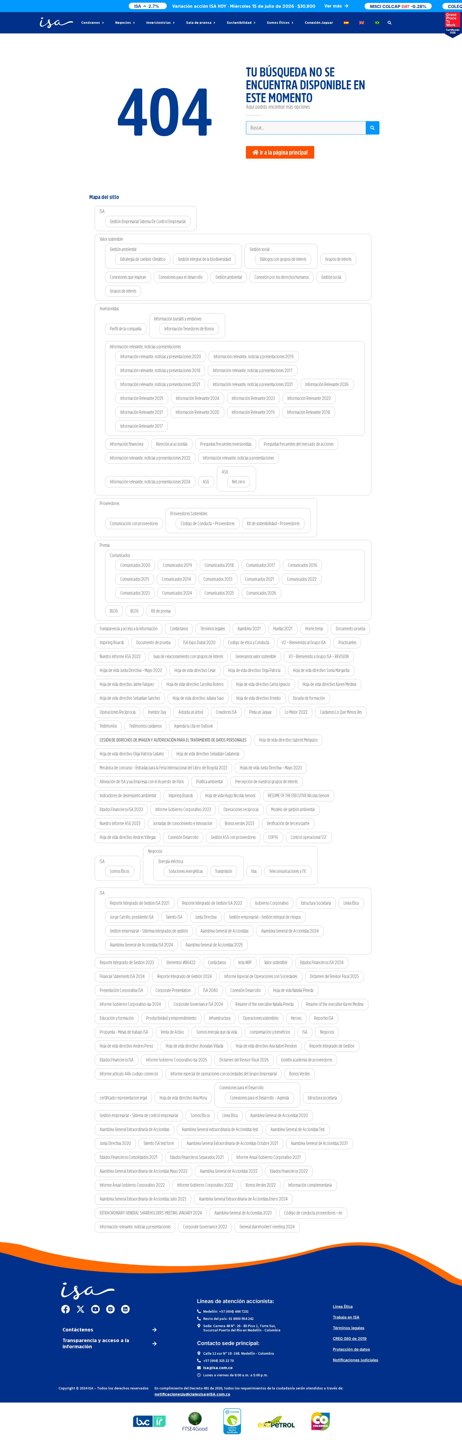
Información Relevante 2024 (197, 398)
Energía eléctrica (171, 861)
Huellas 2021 (282, 628)
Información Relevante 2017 (141, 426)
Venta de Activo (172, 1032)
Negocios (123, 22)
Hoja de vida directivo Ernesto (258, 698)
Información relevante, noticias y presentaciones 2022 (150, 458)
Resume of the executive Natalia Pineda (265, 1004)
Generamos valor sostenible (256, 656)
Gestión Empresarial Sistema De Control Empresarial (148, 221)
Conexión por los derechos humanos (282, 277)
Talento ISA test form (159, 1143)
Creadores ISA (226, 712)
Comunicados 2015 (134, 579)
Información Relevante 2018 (308, 412)
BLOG (114, 611)
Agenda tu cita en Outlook (193, 726)
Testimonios (108, 726)
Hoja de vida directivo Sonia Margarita (321, 670)
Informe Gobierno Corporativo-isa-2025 (176, 1059)
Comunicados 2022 (302, 579)
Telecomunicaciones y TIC (287, 871)
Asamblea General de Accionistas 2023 (243, 1212)
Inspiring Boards (112, 642)
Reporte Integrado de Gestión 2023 (127, 962)
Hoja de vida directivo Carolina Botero (195, 684)
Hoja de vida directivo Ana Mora (183, 1097)
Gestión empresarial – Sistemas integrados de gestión (149, 931)
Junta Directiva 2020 (115, 1143)
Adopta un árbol (191, 712)
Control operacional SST (309, 837)
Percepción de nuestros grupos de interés (266, 781)
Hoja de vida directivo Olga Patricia (254, 670)
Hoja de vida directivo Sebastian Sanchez (130, 698)
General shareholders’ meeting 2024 (267, 1226)
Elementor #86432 (181, 962)
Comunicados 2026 (261, 593)
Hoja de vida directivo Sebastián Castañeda (207, 753)
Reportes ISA (323, 1018)
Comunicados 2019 (177, 565)
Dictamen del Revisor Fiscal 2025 (334, 976)
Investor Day (157, 712)
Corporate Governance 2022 (205, 1226)
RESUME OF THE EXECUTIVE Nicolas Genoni (298, 795)
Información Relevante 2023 (253, 398)
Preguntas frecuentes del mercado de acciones (298, 444)
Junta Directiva (206, 917)
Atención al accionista (171, 444)
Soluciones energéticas (186, 871)
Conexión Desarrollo (183, 837)
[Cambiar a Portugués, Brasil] (377, 22)
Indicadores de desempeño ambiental (128, 795)
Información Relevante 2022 (309, 398)
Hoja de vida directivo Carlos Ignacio (263, 684)
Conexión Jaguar (319, 22)
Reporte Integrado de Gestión (331, 1046)
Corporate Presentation (173, 990)
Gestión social (260, 249)
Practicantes (347, 642)
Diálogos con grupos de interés (283, 259)
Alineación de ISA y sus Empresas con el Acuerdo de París (142, 781)
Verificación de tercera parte (288, 823)
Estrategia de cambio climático (142, 259)
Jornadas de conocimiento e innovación (182, 823)
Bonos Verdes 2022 (261, 1185)
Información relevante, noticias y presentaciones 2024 (150, 481)
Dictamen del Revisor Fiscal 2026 (244, 1059)
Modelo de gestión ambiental (293, 809)
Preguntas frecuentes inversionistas (225, 444)
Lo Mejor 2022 (296, 712)
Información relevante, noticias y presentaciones (145, 346)
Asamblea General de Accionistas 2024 (290, 931)
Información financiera (126, 444)
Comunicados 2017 (260, 565)
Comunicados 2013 (217, 579)
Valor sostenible (111, 239)
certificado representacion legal (123, 1097)
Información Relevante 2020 (197, 412)
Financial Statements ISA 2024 (122, 976)
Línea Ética (351, 903)
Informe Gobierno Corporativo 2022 (205, 1185)
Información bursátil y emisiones (177, 318)
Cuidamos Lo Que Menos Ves (341, 712)
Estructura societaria (322, 1097)
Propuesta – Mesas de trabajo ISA (124, 1032)
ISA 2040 (210, 990)
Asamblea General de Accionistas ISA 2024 (141, 944)
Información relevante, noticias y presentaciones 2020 (160, 356)
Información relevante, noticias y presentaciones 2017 (252, 370)
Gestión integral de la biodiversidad (204, 259)
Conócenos (90, 22)
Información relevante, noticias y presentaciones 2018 (160, 370)
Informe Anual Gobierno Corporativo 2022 (132, 1185)
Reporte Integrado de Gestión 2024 (184, 976)
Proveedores (109, 503)
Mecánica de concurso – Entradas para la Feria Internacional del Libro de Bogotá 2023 (163, 767)
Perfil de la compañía (125, 328)
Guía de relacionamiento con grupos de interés (188, 656)
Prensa (105, 545)
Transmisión (223, 871)
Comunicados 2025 (219, 593)
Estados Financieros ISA (116, 1059)
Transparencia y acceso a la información (128, 628)
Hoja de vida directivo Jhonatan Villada (194, 1046)
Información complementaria (310, 1185)
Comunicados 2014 (176, 579)
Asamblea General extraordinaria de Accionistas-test (220, 1129)
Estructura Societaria (316, 903)
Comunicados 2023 (135, 593)
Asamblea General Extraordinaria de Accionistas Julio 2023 (143, 1199)
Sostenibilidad (239, 22)
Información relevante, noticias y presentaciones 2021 (160, 384)
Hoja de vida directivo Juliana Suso (198, 698)
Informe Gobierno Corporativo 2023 (183, 809)
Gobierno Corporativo (271, 903)
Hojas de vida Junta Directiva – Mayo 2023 (271, 767)
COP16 (273, 837)
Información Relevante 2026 (327, 384)
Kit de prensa (161, 611)
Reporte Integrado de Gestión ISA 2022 (212, 903)
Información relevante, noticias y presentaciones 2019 (254, 356)
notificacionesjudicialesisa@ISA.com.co (192, 1394)
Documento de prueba (153, 642)
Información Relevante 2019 (253, 412)
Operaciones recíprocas (241, 809)
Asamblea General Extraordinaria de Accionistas (134, 1129)
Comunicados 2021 (259, 579)
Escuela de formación (309, 698)
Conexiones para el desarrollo (181, 277)
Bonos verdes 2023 (239, 823)
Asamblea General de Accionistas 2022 (228, 1171)
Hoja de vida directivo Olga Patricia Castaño (132, 753)
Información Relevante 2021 (141, 412)
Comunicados (120, 555)
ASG (206, 481)
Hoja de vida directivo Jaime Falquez (127, 684)
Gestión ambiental (123, 249)
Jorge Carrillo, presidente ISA (131, 917)
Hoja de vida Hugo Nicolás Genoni (230, 795)
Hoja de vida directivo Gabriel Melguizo (288, 740)
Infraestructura (219, 1018)
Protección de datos (351, 1349)
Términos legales (213, 628)
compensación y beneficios (270, 1032)
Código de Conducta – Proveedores (207, 523)
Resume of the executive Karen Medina (334, 1004)
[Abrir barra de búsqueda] (389, 23)
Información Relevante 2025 (141, 398)
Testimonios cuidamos (145, 726)
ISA (102, 211)
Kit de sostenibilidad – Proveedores (273, 523)
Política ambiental (209, 781)
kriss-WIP (245, 962)
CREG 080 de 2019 (350, 1338)
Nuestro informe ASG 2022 (120, 656)
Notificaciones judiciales (355, 1360)
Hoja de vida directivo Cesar (195, 670)
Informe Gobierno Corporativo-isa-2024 (130, 1004)
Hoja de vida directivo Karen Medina (329, 684)
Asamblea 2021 (249, 628)
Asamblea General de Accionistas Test (298, 1129)
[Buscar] (372, 127)
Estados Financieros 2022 (289, 1171)
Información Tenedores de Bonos (189, 328)
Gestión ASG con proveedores (233, 837)
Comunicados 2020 (135, 565)
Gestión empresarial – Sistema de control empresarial (139, 1115)
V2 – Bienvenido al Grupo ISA (304, 642)
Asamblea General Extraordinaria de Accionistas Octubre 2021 (232, 1143)
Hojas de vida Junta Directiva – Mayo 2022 (131, 670)
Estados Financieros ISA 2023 (121, 809)
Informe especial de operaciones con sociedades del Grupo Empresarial (224, 1073)
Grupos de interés (338, 259)
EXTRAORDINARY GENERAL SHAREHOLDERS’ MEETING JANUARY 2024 (151, 1212)
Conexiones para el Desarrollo (242, 1087)
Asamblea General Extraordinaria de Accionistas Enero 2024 (243, 1199)
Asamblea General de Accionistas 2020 (279, 1115)
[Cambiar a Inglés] (361, 22)
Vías (254, 871)
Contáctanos (179, 628)
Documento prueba (350, 628)
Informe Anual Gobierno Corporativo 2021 (268, 1157)
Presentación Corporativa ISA (121, 990)
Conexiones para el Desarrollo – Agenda (259, 1097)
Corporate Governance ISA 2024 (198, 1004)
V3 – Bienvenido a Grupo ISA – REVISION (319, 656)
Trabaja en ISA (346, 1317)
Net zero (238, 481)
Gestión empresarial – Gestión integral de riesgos (265, 917)
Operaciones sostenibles (260, 1018)
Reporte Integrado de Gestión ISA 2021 (140, 903)
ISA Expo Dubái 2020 (199, 642)
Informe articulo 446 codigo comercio (129, 1073)
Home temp (314, 628)
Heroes (296, 1018)
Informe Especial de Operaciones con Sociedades (260, 976)
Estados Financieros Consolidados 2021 (128, 1157)
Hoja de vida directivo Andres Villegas (128, 837)
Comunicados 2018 (219, 565)
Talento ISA (174, 917)
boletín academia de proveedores (306, 1059)
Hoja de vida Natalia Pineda (293, 990)
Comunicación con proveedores (134, 523)
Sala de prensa (198, 22)
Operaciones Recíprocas (118, 712)
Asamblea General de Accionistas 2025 (214, 944)
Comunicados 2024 (177, 593)
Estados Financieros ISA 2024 (322, 962)
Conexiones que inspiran (128, 277)
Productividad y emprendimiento (171, 1018)
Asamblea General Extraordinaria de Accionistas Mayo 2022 (143, 1171)
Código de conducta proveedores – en (313, 1212)
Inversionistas (158, 22)
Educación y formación (117, 1018)
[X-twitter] (80, 1309)
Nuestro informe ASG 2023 (120, 823)
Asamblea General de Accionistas (224, 931)
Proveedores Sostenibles (188, 513)
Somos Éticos (278, 22)
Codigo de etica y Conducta (248, 642)
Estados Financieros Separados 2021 (197, 1157)
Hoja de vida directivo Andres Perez (126, 1046)
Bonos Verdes (299, 1073)
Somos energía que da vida (217, 1032)
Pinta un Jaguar (260, 712)
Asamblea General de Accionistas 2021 (319, 1143)
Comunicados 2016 (302, 565)
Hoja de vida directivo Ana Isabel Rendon (266, 1046)
